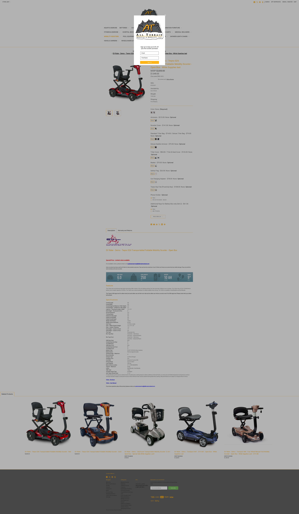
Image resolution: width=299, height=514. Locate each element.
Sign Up (149, 62)
